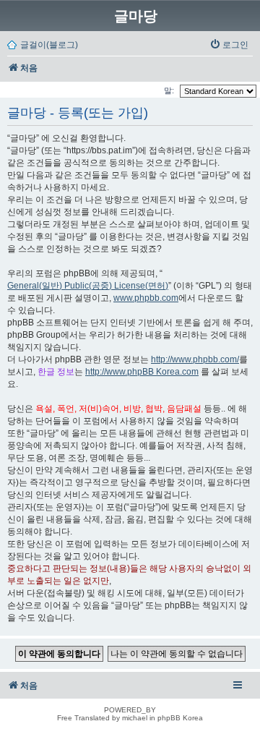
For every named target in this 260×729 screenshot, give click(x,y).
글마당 (135, 16)
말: (170, 90)
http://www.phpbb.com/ (195, 359)
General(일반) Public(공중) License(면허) (87, 286)
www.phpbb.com (145, 298)
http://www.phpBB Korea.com (142, 372)
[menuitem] (228, 44)
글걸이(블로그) (49, 45)
